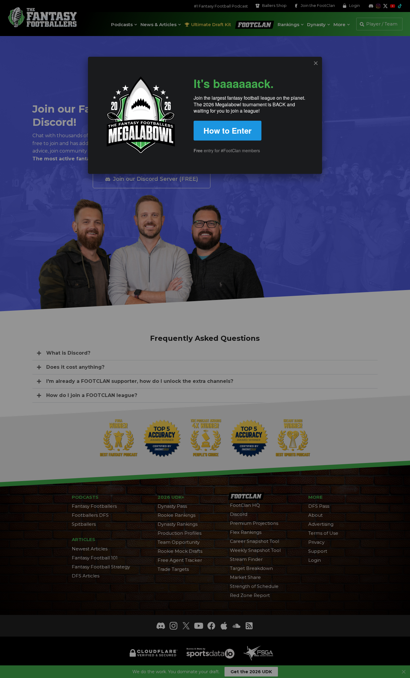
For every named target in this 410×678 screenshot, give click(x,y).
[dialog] (205, 115)
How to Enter (227, 130)
